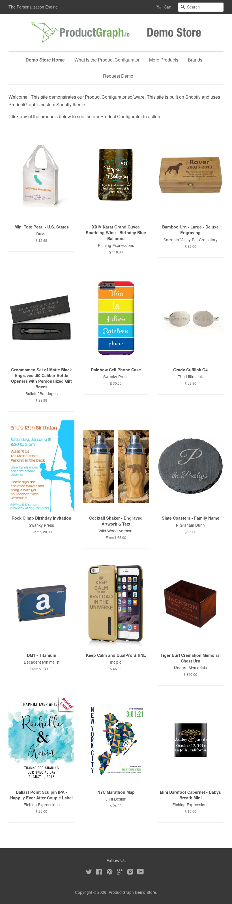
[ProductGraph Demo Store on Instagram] (130, 872)
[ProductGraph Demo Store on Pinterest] (109, 872)
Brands (195, 59)
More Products (163, 59)
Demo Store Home (45, 59)
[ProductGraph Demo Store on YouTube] (140, 872)
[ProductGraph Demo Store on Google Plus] (120, 872)
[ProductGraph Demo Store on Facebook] (99, 872)
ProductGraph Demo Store (132, 892)
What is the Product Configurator (106, 59)
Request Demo (118, 76)
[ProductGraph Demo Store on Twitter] (89, 872)
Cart (167, 7)
